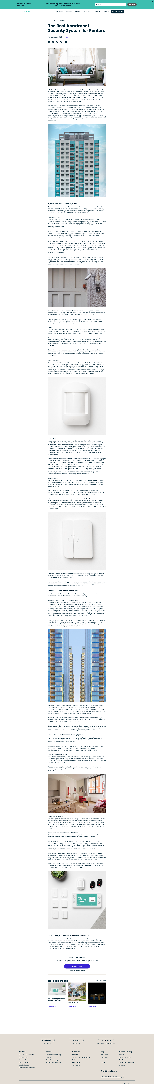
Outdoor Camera (24, 1060)
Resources (104, 1060)
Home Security (23, 1057)
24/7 (82, 223)
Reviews (77, 11)
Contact (98, 11)
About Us (75, 1054)
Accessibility (76, 1065)
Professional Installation (53, 1062)
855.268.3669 (48, 1040)
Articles (103, 1062)
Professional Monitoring (53, 1054)
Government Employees (127, 1062)
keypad (79, 338)
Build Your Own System (26, 1054)
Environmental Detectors (27, 1067)
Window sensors (53, 491)
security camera (53, 225)
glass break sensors (95, 582)
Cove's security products (66, 948)
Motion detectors (54, 362)
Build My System (117, 11)
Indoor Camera (24, 1062)
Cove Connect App (52, 1060)
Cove (68, 37)
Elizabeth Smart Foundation (81, 1057)
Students (122, 1065)
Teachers (122, 1060)
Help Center (88, 11)
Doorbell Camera (24, 1065)
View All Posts (101, 981)
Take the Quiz (77, 966)
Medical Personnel (125, 1057)
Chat (77, 1040)
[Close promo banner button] (152, 1)
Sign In (106, 11)
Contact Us (104, 1057)
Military (121, 1054)
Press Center (76, 1062)
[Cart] (128, 11)
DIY (49, 602)
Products (59, 11)
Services (69, 11)
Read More (52, 1006)
